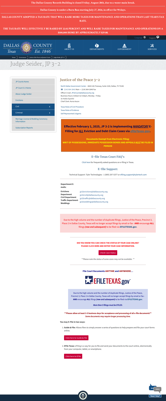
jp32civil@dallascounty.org (91, 195)
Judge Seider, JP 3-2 (59, 57)
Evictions (19, 100)
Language (138, 37)
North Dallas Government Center (73, 86)
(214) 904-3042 (69, 89)
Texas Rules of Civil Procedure (72, 107)
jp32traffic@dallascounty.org (92, 198)
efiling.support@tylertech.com (133, 174)
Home (14, 57)
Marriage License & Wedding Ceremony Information (31, 120)
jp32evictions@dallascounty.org (94, 191)
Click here (86, 162)
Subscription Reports (24, 128)
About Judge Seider (24, 94)
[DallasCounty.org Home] (28, 53)
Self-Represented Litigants (71, 113)
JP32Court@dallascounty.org (82, 93)
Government (22, 57)
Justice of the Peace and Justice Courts (40, 57)
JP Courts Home (22, 81)
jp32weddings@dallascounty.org (94, 202)
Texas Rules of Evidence (70, 110)
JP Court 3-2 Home (23, 88)
